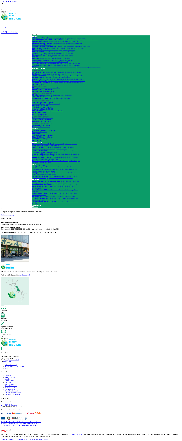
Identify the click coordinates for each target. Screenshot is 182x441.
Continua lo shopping (7, 215)
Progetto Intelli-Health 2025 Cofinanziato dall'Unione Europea (19, 425)
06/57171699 (7, 361)
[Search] (2, 12)
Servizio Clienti (9, 381)
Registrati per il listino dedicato (102, 6)
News (6, 368)
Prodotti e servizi (10, 377)
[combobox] (9, 10)
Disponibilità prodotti (11, 386)
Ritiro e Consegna (10, 389)
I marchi (7, 379)
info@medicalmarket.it (12, 360)
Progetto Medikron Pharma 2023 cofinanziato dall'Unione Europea (21, 422)
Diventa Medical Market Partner (14, 366)
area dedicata (18, 410)
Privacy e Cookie (77, 434)
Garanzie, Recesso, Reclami (13, 392)
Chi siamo (8, 375)
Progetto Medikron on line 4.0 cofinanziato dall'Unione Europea (20, 423)
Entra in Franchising (11, 365)
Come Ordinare (9, 384)
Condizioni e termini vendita (13, 394)
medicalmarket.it (24, 275)
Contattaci (8, 382)
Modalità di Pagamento (11, 391)
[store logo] (12, 20)
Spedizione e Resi (10, 387)
